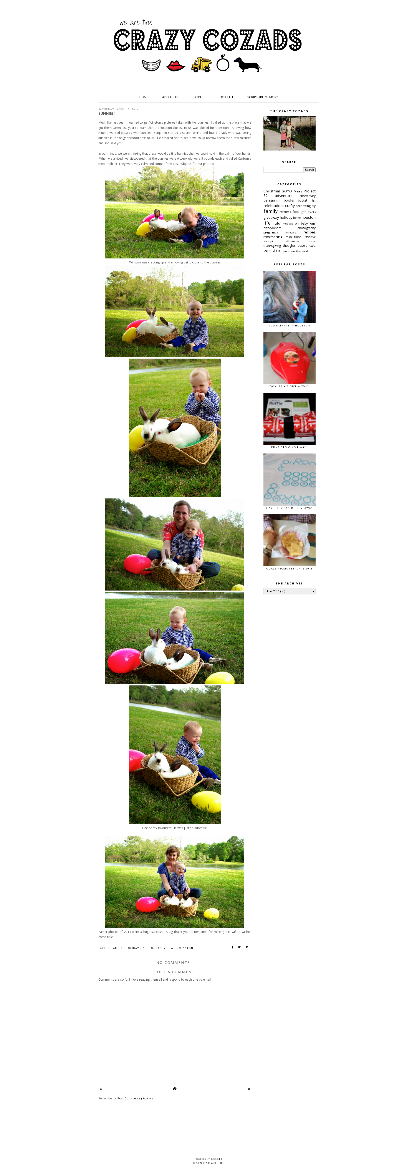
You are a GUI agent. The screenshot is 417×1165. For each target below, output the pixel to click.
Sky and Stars (215, 1163)
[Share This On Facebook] (233, 947)
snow (312, 241)
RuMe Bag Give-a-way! (289, 447)
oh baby (302, 223)
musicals (289, 223)
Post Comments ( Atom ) (135, 1098)
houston (308, 217)
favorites (286, 212)
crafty (290, 205)
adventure (287, 195)
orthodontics (280, 228)
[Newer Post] (100, 1089)
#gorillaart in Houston (289, 325)
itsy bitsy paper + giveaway (289, 508)
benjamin (273, 200)
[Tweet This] (240, 947)
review (310, 236)
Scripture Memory (262, 97)
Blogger (216, 1158)
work (305, 251)
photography (154, 948)
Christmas (272, 191)
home (297, 218)
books (291, 200)
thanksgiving (273, 245)
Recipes (198, 97)
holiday (133, 948)
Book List (225, 97)
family (117, 948)
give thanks (308, 211)
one (313, 223)
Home (143, 97)
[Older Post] (249, 1089)
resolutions (295, 237)
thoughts (290, 245)
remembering (274, 237)
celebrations (274, 205)
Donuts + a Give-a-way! (289, 386)
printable (294, 232)
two (173, 948)
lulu (278, 223)
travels (303, 245)
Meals (299, 191)
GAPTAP (288, 191)
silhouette (297, 241)
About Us (170, 97)
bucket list (306, 200)
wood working (292, 251)
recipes (309, 232)
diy (314, 206)
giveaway (271, 217)
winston (186, 948)
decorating (303, 206)
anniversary (308, 196)
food (297, 212)
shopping (274, 241)
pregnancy (274, 232)
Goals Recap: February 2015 (289, 568)
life (268, 222)
